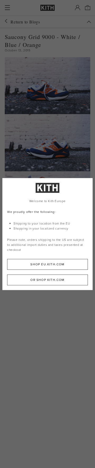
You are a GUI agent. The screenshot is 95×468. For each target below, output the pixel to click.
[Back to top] (89, 22)
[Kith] (47, 8)
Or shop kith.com (47, 279)
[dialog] (47, 234)
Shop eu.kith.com (47, 264)
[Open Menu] (7, 7)
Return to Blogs (25, 22)
